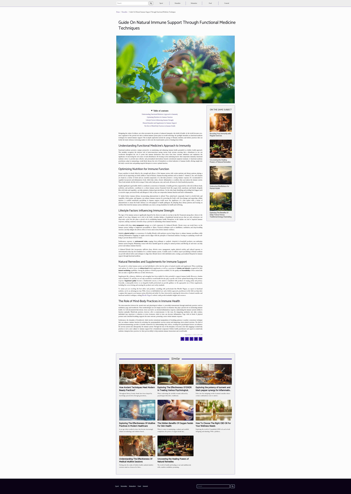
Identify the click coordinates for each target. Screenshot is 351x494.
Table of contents (160, 111)
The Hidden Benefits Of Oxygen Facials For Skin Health (175, 424)
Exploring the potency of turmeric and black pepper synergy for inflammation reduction (213, 390)
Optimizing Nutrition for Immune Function (159, 117)
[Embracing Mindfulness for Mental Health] (221, 175)
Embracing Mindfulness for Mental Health (219, 187)
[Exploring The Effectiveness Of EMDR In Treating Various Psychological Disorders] (175, 374)
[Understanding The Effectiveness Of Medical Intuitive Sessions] (137, 446)
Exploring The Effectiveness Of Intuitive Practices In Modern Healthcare (137, 424)
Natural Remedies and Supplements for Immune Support (160, 123)
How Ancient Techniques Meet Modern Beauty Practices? (137, 389)
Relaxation (194, 3)
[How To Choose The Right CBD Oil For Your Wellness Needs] (214, 410)
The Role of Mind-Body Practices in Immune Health (159, 126)
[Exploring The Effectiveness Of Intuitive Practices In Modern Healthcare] (137, 410)
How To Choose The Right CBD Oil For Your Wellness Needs (213, 424)
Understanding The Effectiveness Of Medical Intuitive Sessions (135, 460)
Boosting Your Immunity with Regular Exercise (220, 134)
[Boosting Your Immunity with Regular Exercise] (221, 122)
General (226, 3)
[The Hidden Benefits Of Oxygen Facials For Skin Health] (175, 410)
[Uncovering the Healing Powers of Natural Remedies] (221, 149)
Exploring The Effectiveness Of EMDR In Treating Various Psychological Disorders (174, 390)
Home (118, 12)
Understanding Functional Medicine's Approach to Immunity (160, 114)
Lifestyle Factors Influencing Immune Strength (159, 120)
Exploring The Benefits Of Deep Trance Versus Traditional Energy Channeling (220, 214)
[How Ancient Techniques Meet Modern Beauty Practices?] (137, 374)
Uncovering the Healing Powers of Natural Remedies (220, 161)
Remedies (177, 3)
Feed (210, 3)
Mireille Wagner (147, 295)
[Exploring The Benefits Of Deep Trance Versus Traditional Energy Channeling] (221, 201)
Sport (161, 3)
